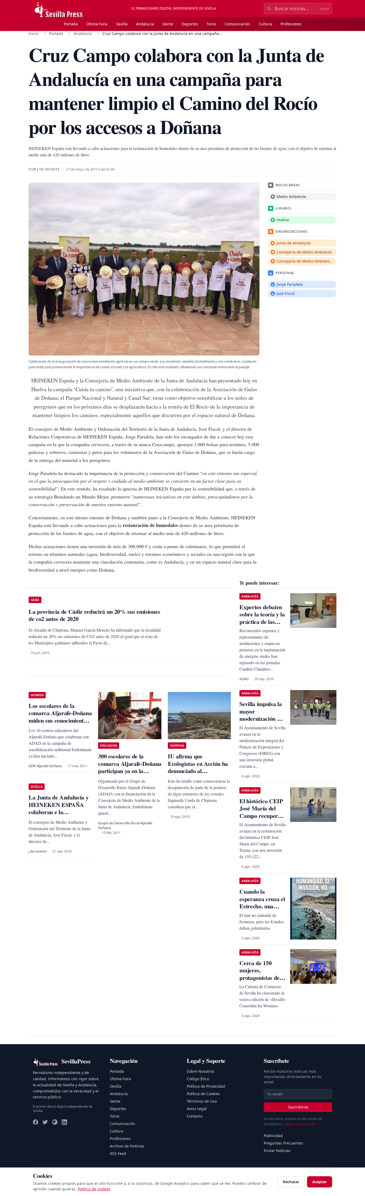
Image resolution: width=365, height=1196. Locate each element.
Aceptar (319, 1181)
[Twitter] (45, 1122)
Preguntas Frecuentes (283, 1143)
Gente (167, 23)
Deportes (190, 23)
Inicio (33, 33)
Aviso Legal (197, 1108)
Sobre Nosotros (200, 1071)
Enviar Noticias (277, 1150)
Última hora (96, 23)
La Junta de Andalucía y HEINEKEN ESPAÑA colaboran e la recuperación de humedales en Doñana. (58, 812)
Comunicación (237, 23)
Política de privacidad (299, 1124)
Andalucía (145, 23)
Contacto (195, 1116)
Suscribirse (298, 1107)
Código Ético (198, 1078)
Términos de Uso (202, 1101)
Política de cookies (94, 1188)
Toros (211, 23)
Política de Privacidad (206, 1086)
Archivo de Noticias (127, 1146)
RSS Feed (118, 1153)
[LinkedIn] (64, 1122)
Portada (71, 23)
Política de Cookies (203, 1093)
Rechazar (291, 1181)
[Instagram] (54, 1122)
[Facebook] (35, 1122)
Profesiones (291, 23)
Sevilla (121, 23)
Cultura (265, 23)
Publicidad (273, 1135)
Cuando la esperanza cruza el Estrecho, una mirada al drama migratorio (262, 906)
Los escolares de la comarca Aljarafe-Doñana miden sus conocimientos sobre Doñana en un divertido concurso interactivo (60, 724)
